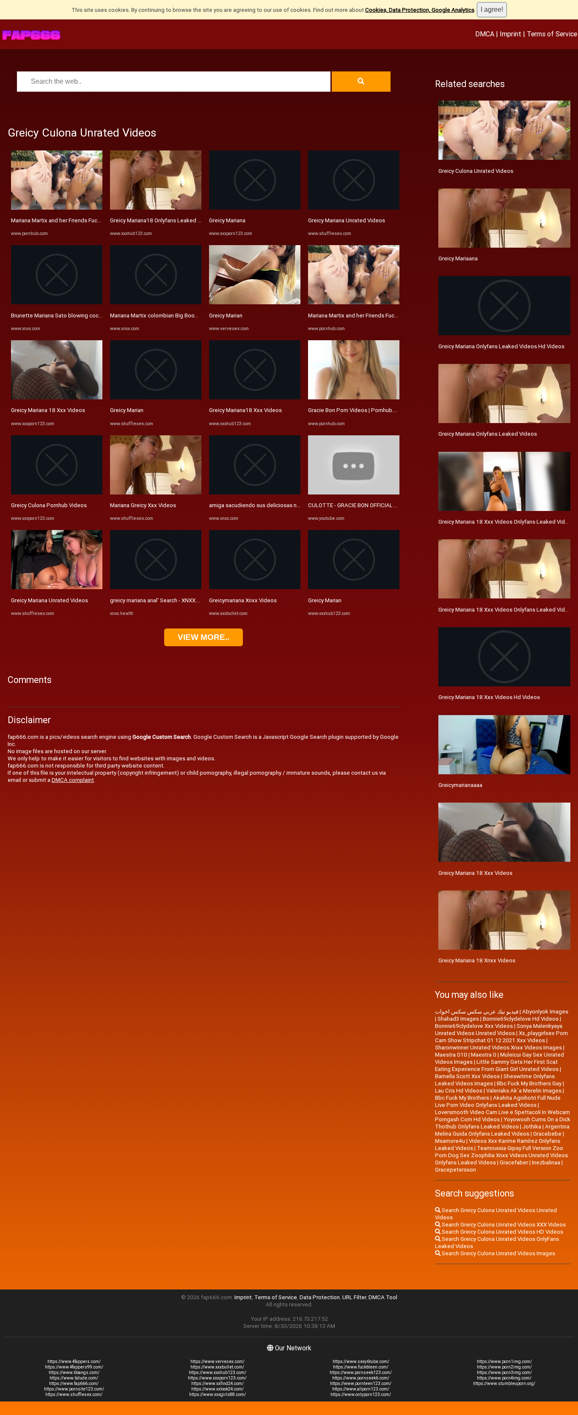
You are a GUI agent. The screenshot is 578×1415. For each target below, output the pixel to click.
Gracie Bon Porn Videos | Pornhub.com (356, 410)
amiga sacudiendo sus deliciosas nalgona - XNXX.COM (277, 505)
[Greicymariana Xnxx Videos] (254, 587)
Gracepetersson (455, 1169)
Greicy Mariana (227, 220)
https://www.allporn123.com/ (360, 1389)
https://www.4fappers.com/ (74, 1361)
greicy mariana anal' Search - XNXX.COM (159, 600)
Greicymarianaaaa (460, 785)
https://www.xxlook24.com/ (217, 1389)
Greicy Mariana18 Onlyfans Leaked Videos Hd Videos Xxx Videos (191, 220)
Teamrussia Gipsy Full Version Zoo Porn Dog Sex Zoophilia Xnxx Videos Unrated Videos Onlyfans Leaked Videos (501, 1155)
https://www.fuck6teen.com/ (360, 1367)
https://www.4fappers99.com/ (74, 1367)
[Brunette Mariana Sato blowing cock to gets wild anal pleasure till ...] (56, 302)
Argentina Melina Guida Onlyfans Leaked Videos (502, 1130)
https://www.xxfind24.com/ (217, 1383)
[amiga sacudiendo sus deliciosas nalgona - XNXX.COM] (254, 492)
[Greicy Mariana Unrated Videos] (56, 587)
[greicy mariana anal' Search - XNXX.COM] (155, 587)
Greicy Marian (126, 410)
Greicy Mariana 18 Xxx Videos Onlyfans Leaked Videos (506, 609)
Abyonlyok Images (545, 1011)
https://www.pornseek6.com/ (360, 1378)
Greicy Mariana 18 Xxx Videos (48, 410)
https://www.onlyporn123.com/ (360, 1394)
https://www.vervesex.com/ (217, 1361)
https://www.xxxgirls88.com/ (217, 1394)
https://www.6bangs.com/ (74, 1372)
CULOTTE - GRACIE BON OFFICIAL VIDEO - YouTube (372, 505)
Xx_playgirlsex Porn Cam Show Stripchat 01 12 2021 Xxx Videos (501, 1037)
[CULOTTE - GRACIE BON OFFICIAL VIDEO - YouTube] (353, 492)
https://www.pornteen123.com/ (360, 1383)
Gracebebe (547, 1133)
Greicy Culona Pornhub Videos (49, 505)
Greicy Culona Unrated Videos (475, 171)
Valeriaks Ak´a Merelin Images (523, 1090)
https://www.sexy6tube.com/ (361, 1361)
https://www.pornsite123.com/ (74, 1389)
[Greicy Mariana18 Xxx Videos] (254, 397)
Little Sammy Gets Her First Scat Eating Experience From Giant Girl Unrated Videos (497, 1065)
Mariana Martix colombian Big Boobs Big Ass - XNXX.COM (181, 315)
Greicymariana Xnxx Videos (243, 600)
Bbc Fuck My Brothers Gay (529, 1083)
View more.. (203, 637)
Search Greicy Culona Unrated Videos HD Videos (501, 1231)
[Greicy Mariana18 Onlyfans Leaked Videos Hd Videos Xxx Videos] (155, 207)
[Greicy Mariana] (254, 207)
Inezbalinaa (546, 1162)
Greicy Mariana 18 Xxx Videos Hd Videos (489, 697)
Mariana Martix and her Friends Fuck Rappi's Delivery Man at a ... (89, 220)
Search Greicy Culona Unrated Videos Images (497, 1253)
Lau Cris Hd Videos (458, 1090)
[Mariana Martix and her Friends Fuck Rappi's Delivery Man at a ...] (56, 207)
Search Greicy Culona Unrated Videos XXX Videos (503, 1224)
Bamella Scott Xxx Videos (467, 1076)
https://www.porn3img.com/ (504, 1372)
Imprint (510, 34)
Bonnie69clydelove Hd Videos (521, 1018)
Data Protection (320, 1297)
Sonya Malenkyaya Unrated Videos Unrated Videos (498, 1029)
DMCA (484, 34)
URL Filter (354, 1297)
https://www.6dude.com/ (74, 1378)
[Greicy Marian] (155, 397)
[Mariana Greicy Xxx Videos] (155, 492)
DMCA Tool (383, 1297)
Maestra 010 (451, 1054)
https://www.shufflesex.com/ (73, 1394)
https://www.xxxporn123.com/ (217, 1378)
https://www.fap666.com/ (74, 1383)
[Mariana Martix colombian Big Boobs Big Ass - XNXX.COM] (155, 302)
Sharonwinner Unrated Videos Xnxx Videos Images (498, 1047)
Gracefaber (514, 1162)
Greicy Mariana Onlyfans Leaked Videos (487, 433)
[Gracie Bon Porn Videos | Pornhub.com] (353, 397)
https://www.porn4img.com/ (504, 1378)
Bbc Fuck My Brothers (462, 1097)
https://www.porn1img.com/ (504, 1361)
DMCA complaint (73, 780)
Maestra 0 (483, 1054)
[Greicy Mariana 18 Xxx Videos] (56, 397)
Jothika (532, 1126)
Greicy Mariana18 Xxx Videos (245, 410)
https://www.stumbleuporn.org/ (504, 1383)
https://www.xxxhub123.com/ (217, 1372)
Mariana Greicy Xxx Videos (143, 505)
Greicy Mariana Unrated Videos (49, 600)
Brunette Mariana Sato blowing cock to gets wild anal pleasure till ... (95, 315)
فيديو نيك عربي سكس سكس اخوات (476, 1011)
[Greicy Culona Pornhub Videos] (56, 492)
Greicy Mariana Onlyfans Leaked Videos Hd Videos (501, 346)
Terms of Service (552, 34)
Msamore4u (450, 1141)
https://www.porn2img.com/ (504, 1367)
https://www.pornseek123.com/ (361, 1372)
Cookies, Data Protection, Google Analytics (419, 10)
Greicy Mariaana (458, 258)
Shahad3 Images (458, 1018)
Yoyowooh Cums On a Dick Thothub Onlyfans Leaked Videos (502, 1123)
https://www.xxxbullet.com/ (217, 1367)
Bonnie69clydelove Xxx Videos (474, 1026)
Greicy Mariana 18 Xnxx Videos (476, 960)
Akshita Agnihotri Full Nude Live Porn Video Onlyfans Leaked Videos (498, 1101)
